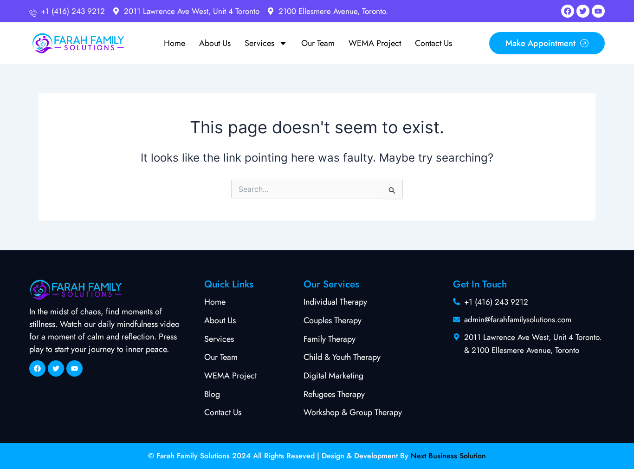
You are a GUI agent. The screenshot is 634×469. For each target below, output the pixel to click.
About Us (215, 43)
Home (174, 43)
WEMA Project (375, 43)
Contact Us (433, 43)
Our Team (318, 43)
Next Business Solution (448, 455)
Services (259, 43)
